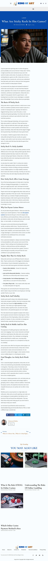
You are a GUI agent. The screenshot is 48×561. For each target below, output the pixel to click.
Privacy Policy (43, 549)
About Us (9, 549)
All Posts (11, 424)
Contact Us (16, 549)
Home (3, 549)
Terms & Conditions (33, 549)
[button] (11, 3)
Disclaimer (23, 549)
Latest (24, 18)
